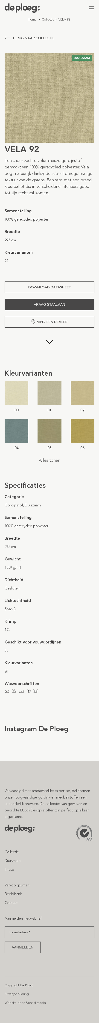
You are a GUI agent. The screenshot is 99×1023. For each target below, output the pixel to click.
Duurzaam (12, 860)
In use (9, 869)
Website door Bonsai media (25, 1003)
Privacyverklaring (17, 994)
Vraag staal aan (49, 304)
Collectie (48, 19)
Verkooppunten (17, 885)
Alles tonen (49, 460)
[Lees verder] (49, 348)
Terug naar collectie (33, 38)
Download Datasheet (49, 287)
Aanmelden (22, 947)
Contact (11, 902)
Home (32, 19)
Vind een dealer (52, 322)
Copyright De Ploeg (19, 985)
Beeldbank (13, 894)
